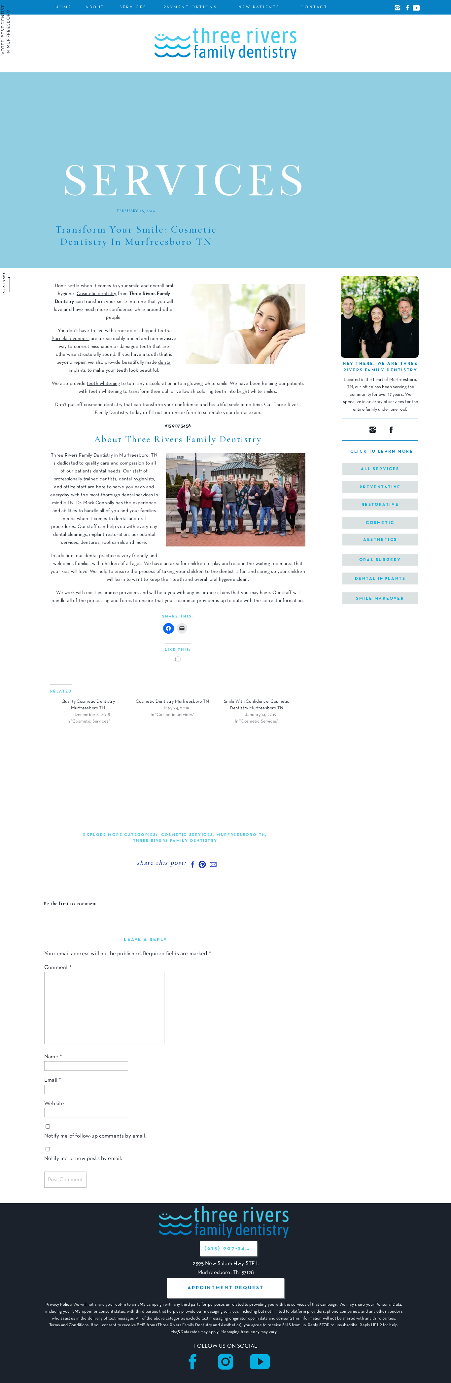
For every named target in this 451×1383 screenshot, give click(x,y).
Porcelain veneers (70, 338)
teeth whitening (103, 383)
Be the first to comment (70, 903)
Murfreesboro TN (241, 835)
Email (52, 1080)
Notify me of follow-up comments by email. (95, 1136)
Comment (58, 967)
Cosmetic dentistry (97, 293)
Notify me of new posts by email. (83, 1158)
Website (54, 1103)
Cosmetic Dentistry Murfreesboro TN (172, 701)
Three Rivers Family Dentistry (175, 840)
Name (53, 1056)
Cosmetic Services (187, 835)
